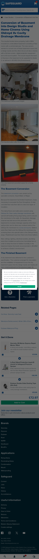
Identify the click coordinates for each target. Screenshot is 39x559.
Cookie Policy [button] (16, 280)
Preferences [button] (23, 282)
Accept (19, 286)
